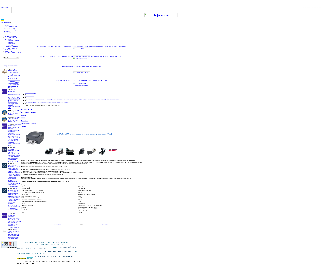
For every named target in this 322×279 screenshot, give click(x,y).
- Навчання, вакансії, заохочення (11, 48)
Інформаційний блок (11, 66)
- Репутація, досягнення (11, 46)
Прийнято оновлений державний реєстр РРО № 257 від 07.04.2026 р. (14, 113)
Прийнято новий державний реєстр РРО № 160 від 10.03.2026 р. (14, 119)
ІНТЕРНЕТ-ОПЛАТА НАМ (13, 52)
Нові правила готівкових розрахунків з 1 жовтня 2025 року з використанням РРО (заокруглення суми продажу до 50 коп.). (13, 234)
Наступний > (105, 224)
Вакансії (10, 42)
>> (129, 224)
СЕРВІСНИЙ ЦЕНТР (11, 36)
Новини (10, 45)
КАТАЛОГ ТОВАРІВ (11, 37)
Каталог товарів (29, 96)
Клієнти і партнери (13, 40)
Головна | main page (30, 93)
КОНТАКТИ (8, 51)
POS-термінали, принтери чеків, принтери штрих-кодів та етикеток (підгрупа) (47, 102)
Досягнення (11, 43)
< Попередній (57, 224)
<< (33, 224)
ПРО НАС (8, 39)
